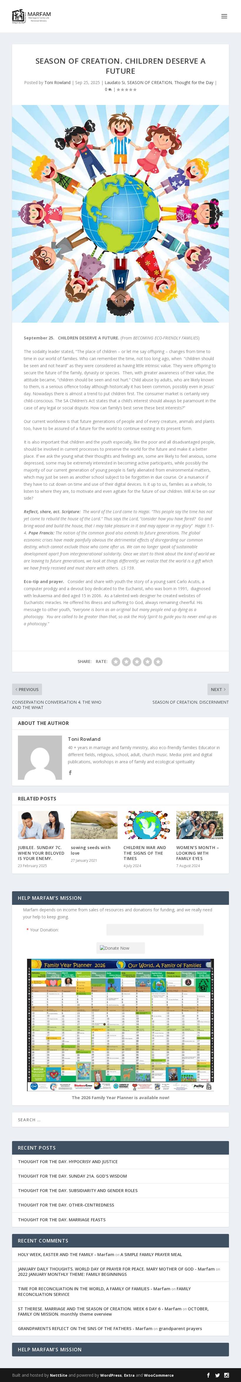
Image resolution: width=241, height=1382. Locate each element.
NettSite (58, 1375)
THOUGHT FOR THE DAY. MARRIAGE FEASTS (62, 1219)
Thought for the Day (193, 82)
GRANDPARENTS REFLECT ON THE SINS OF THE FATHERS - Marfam (85, 1328)
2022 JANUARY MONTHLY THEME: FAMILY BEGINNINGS (72, 1274)
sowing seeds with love (91, 850)
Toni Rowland (57, 82)
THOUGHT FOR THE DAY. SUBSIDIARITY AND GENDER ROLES (78, 1190)
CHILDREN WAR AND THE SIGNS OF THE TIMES (144, 853)
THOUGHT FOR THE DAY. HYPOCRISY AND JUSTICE (68, 1161)
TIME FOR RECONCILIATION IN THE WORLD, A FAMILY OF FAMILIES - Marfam (94, 1288)
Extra (129, 1375)
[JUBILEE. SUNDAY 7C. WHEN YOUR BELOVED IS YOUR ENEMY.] (41, 825)
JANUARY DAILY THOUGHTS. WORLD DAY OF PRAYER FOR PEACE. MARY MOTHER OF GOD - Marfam (116, 1269)
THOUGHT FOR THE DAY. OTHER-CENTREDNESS (66, 1205)
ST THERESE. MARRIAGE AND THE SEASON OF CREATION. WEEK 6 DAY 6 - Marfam (100, 1309)
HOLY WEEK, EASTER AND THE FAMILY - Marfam (66, 1254)
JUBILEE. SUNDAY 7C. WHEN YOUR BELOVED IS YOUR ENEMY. (41, 853)
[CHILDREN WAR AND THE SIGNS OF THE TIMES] (146, 825)
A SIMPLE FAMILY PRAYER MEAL (151, 1254)
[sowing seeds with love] (94, 825)
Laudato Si (115, 82)
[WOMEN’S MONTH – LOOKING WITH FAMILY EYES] (199, 825)
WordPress (111, 1375)
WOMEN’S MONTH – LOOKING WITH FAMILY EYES (197, 853)
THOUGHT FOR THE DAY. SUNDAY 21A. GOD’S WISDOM (72, 1176)
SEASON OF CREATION (149, 82)
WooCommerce (159, 1375)
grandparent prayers (180, 1328)
